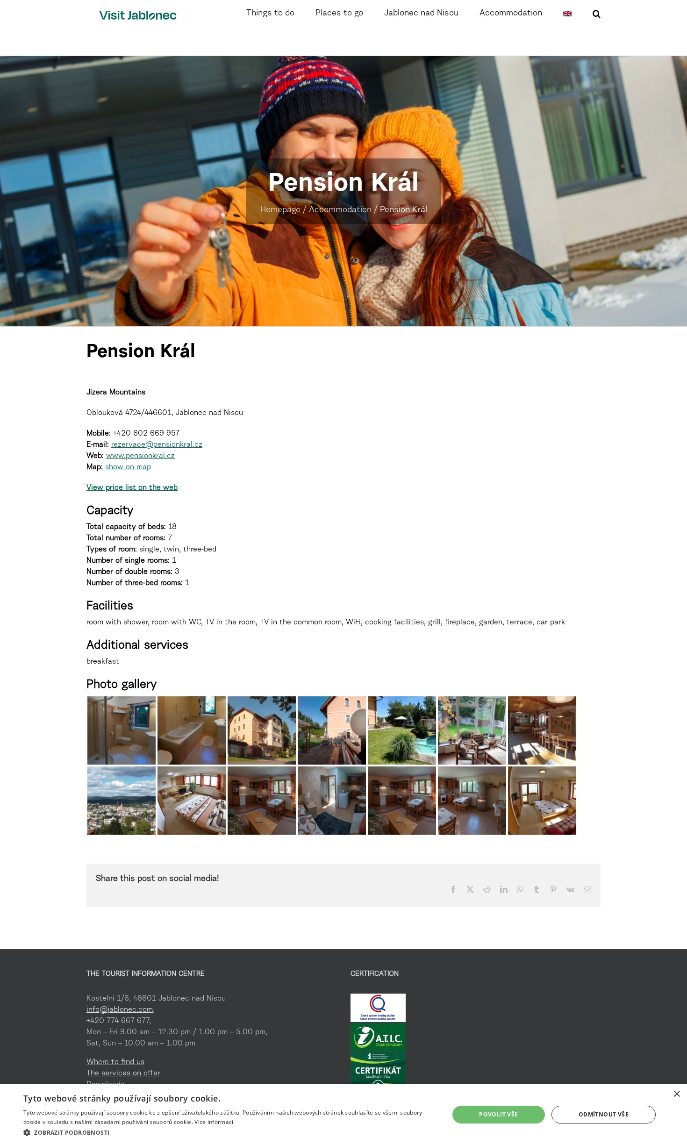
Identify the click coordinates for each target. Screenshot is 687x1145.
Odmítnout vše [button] (604, 1114)
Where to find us (115, 1062)
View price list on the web (132, 488)
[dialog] (343, 1114)
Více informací (213, 1122)
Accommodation (340, 210)
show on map (128, 467)
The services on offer (123, 1073)
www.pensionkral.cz (140, 456)
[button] (597, 12)
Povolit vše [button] (498, 1114)
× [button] (676, 1094)
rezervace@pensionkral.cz (156, 445)
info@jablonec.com (119, 1010)
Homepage (280, 210)
